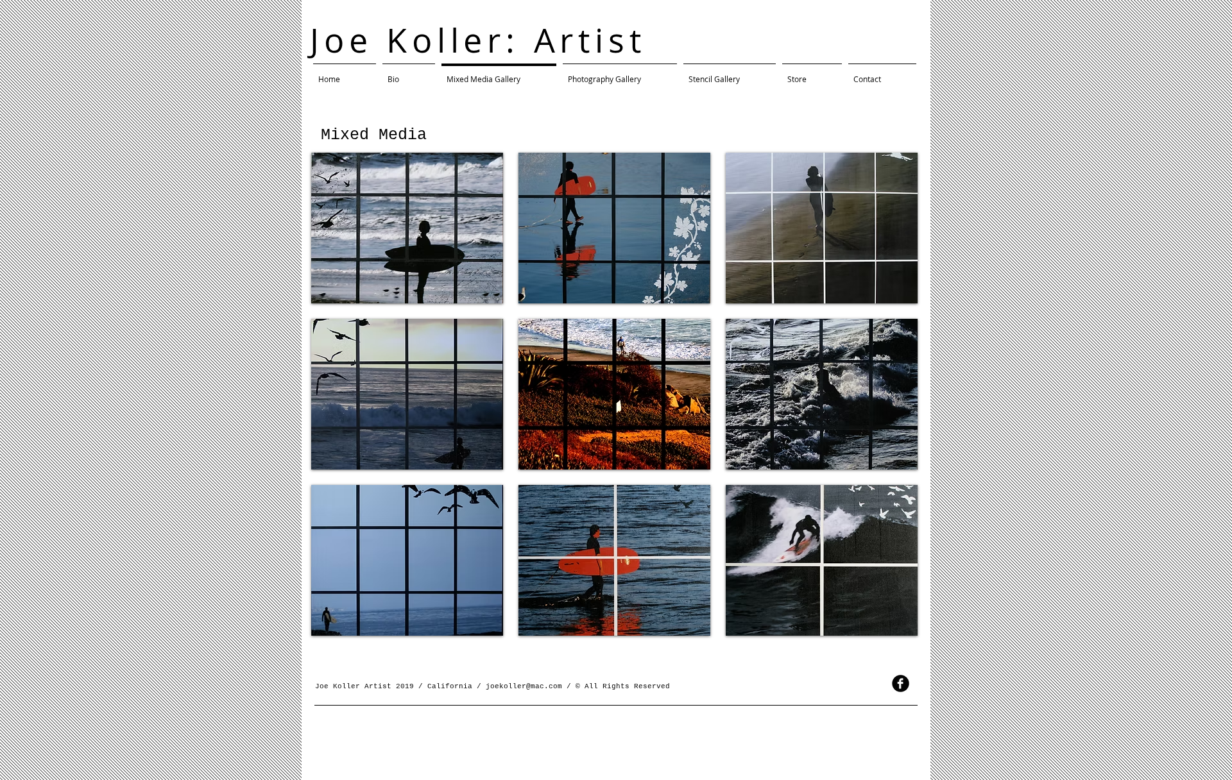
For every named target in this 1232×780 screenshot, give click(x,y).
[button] (407, 228)
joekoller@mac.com (524, 686)
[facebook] (900, 683)
